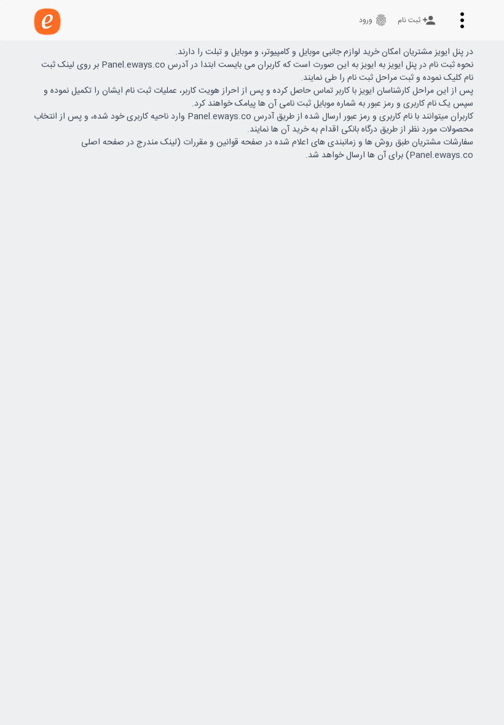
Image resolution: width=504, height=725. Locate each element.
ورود (373, 20)
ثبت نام (417, 20)
